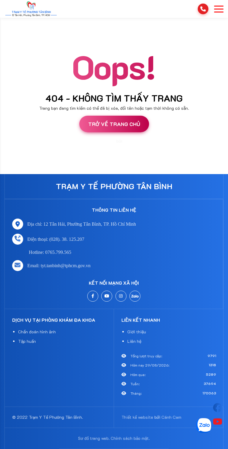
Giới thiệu (136, 332)
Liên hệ (134, 341)
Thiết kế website (100, 141)
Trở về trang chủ (114, 124)
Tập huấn (27, 341)
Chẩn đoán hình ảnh (37, 332)
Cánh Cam (134, 141)
